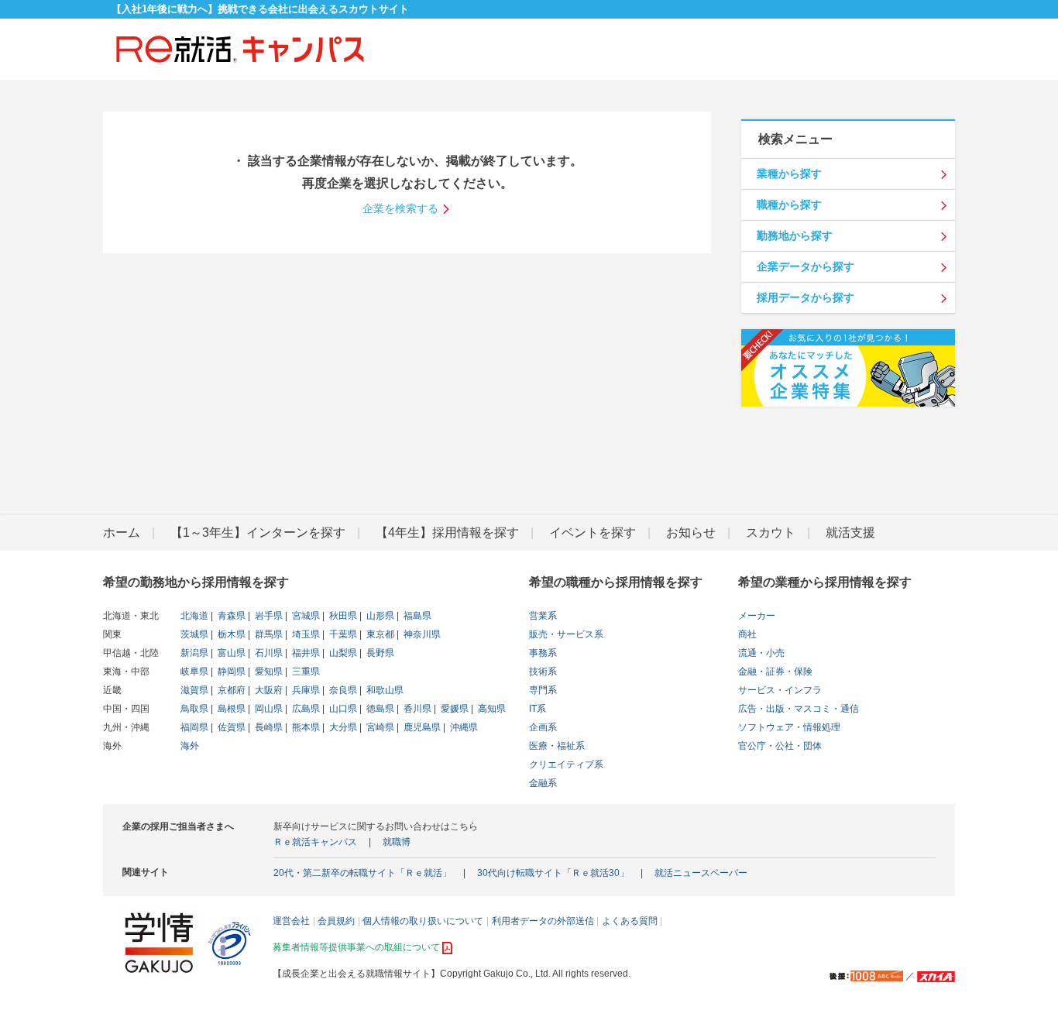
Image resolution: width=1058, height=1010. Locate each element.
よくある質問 (630, 921)
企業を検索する (400, 208)
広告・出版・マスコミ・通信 (798, 708)
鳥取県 (194, 708)
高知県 (491, 708)
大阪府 (267, 690)
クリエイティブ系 (566, 764)
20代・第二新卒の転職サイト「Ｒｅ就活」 (362, 872)
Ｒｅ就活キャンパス (315, 842)
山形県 (379, 615)
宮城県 (305, 615)
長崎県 (267, 727)
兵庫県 (305, 690)
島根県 (230, 708)
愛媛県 (453, 708)
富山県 (230, 653)
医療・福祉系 (557, 745)
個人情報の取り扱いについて (422, 921)
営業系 (543, 615)
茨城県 (194, 634)
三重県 (305, 671)
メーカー (756, 615)
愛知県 (267, 671)
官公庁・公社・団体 (780, 745)
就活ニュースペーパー (700, 872)
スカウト (770, 532)
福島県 (416, 615)
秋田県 (342, 615)
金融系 (543, 783)
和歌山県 (384, 690)
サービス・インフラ (780, 690)
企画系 (543, 727)
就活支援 (850, 532)
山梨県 (342, 653)
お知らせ (691, 532)
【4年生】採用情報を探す (447, 532)
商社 (747, 634)
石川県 (267, 653)
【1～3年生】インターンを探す (257, 532)
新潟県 (194, 653)
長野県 (379, 653)
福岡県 (194, 727)
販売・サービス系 (566, 634)
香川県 (416, 708)
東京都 (379, 634)
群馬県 (267, 634)
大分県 (342, 727)
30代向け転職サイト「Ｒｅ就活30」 (553, 872)
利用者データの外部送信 (543, 921)
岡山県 (267, 708)
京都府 (230, 690)
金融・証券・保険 (775, 671)
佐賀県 (230, 727)
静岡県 (230, 671)
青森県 (230, 615)
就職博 (396, 842)
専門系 (543, 690)
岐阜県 (194, 671)
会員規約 (336, 921)
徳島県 (379, 708)
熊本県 (305, 727)
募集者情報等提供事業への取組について (356, 947)
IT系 (537, 708)
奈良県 (342, 690)
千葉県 (342, 634)
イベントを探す (592, 532)
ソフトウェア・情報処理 (789, 727)
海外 (189, 745)
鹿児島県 (421, 727)
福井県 (305, 653)
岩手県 (267, 615)
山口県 (342, 708)
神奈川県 (421, 634)
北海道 (194, 615)
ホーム (121, 532)
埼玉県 (305, 634)
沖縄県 (463, 727)
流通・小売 (761, 653)
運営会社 (291, 921)
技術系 (543, 671)
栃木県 (230, 634)
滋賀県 (194, 690)
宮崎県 (379, 727)
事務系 (543, 653)
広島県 (305, 708)
